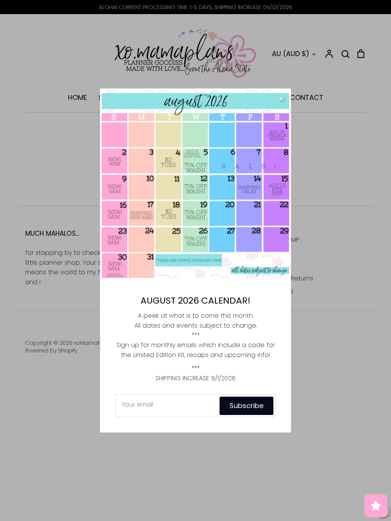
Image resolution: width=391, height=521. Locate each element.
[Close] (281, 98)
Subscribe (246, 405)
